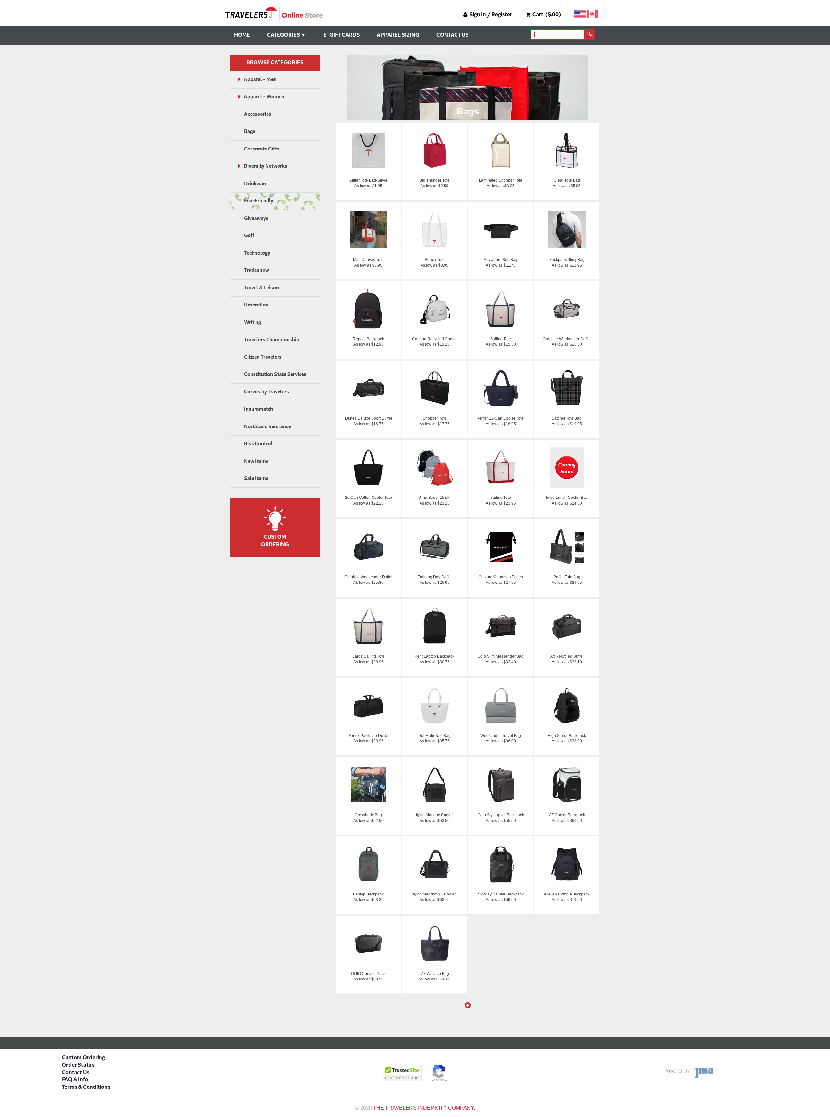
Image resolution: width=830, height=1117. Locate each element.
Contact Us (452, 35)
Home (242, 35)
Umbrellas (256, 305)
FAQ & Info (75, 1080)
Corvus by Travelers (266, 392)
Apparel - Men (260, 79)
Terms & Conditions (86, 1087)
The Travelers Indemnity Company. (424, 1108)
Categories (286, 35)
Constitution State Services (275, 374)
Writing (252, 322)
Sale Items (256, 478)
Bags (249, 131)
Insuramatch (258, 409)
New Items (256, 461)
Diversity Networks (265, 166)
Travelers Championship (271, 339)
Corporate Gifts (261, 149)
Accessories (257, 114)
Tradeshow (256, 270)
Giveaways (256, 218)
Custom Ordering (83, 1058)
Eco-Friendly (258, 200)
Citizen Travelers (263, 357)
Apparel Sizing (398, 35)
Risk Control (258, 443)
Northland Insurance (267, 426)
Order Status (78, 1065)
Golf (249, 235)
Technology (257, 253)
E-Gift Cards (341, 35)
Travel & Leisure (262, 287)
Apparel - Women (264, 96)
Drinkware (255, 183)
